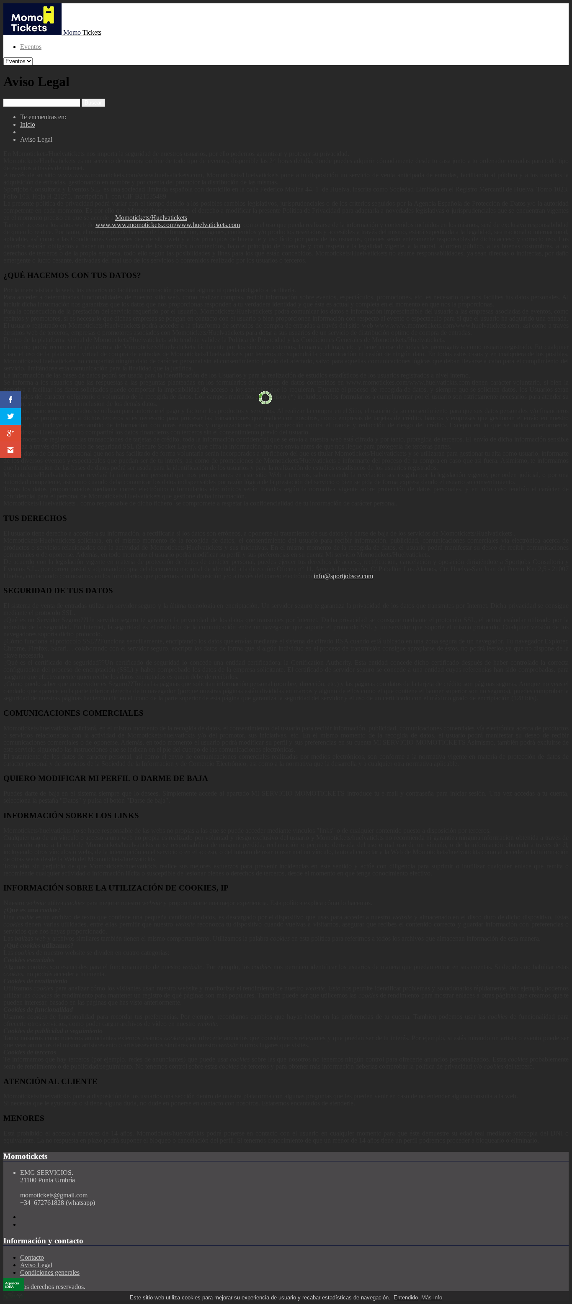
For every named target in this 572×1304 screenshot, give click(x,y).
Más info (431, 1297)
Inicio (27, 124)
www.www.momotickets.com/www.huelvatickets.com (167, 224)
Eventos (30, 46)
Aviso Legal (36, 1264)
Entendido (406, 1297)
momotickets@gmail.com (54, 1195)
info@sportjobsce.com (343, 575)
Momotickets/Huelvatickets (151, 217)
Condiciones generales (50, 1272)
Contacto (32, 1257)
